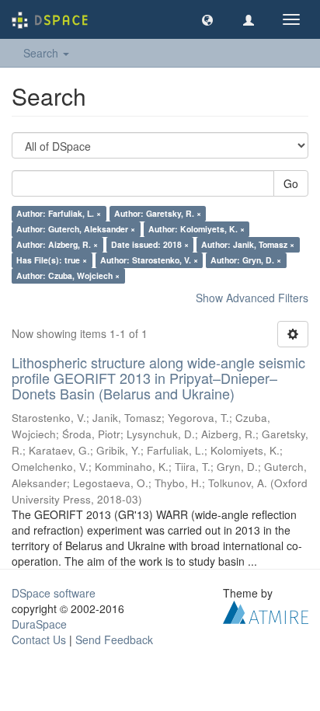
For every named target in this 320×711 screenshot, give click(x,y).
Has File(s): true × (51, 260)
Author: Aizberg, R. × (57, 244)
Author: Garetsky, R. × (157, 213)
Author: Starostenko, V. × (149, 260)
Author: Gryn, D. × (245, 260)
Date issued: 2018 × (150, 244)
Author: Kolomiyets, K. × (196, 229)
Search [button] (42, 53)
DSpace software (54, 593)
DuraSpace (39, 624)
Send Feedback (114, 639)
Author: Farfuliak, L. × (58, 213)
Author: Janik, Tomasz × (247, 244)
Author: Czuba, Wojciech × (68, 275)
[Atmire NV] (265, 611)
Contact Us (39, 639)
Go (290, 183)
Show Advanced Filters (252, 297)
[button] (207, 19)
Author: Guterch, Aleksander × (75, 229)
